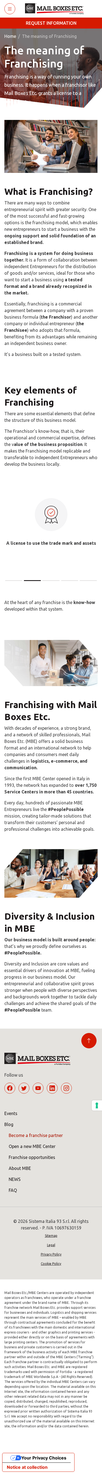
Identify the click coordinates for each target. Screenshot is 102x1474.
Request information (51, 23)
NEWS (15, 1179)
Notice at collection (27, 1467)
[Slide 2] (32, 580)
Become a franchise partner (36, 1135)
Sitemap (51, 1235)
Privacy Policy (51, 1254)
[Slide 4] (69, 580)
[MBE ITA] (56, 8)
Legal (51, 1245)
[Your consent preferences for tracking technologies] (97, 1105)
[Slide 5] (88, 580)
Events (10, 1113)
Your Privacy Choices (43, 1458)
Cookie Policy (51, 1263)
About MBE (20, 1168)
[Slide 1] (13, 580)
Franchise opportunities (32, 1157)
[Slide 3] (51, 580)
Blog (8, 1124)
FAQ (13, 1190)
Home (10, 36)
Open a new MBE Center (32, 1146)
